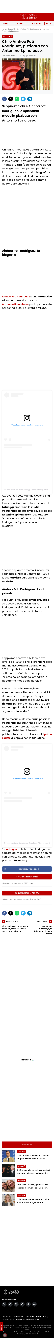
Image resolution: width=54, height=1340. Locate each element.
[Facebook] (4, 99)
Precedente (12, 921)
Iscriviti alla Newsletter (27, 876)
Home (4, 29)
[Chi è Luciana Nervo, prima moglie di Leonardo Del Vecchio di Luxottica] (8, 1170)
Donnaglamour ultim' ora (27, 893)
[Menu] (4, 17)
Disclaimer (29, 1316)
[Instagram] (16, 1304)
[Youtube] (34, 1304)
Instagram (12, 849)
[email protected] (45, 1326)
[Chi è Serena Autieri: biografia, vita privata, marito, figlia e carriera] (8, 1200)
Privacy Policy (42, 1316)
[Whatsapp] (17, 99)
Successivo (42, 921)
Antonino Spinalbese (15, 304)
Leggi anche (27, 1145)
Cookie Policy (8, 1319)
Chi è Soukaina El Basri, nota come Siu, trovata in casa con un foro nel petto (15, 929)
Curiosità (11, 29)
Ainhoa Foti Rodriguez (16, 296)
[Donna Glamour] (28, 16)
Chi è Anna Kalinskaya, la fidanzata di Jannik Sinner (43, 930)
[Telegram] (23, 99)
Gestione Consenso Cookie (27, 1319)
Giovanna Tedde (9, 55)
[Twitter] (10, 99)
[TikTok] (28, 1304)
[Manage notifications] (5, 1335)
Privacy (1, 1328)
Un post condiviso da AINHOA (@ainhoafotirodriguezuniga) (27, 490)
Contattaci (18, 1316)
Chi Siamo (6, 1316)
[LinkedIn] (29, 99)
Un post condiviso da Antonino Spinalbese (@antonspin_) (27, 843)
